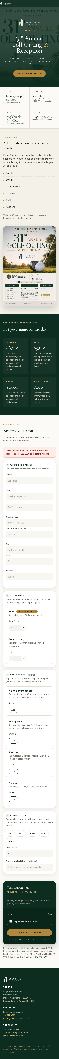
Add (13, 710)
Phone (8, 501)
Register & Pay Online (29, 73)
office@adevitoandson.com (16, 1018)
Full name (10, 475)
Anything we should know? (21, 861)
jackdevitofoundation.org (14, 1036)
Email (8, 490)
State (8, 555)
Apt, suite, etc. (16, 528)
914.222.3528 (41, 957)
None (11, 841)
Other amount (11, 847)
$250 (32, 833)
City (7, 544)
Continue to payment (29, 932)
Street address (12, 517)
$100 (21, 833)
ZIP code (9, 571)
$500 (43, 833)
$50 (10, 833)
